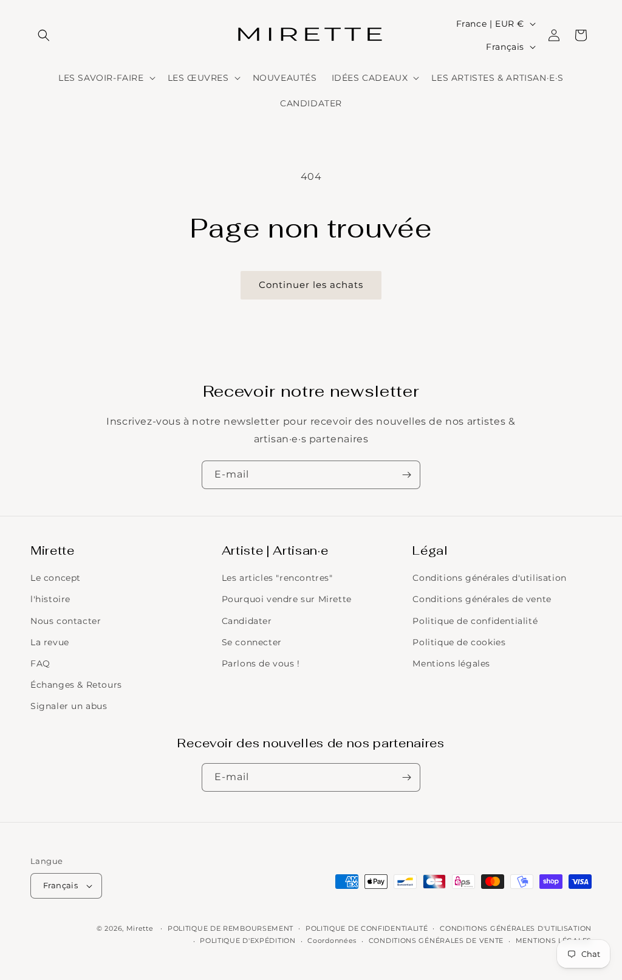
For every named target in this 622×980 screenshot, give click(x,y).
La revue (49, 642)
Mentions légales (451, 663)
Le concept (55, 577)
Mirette (140, 928)
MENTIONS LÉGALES (554, 940)
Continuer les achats (311, 284)
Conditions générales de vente (481, 599)
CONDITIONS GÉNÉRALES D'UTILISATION (516, 928)
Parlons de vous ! (261, 663)
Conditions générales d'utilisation (489, 577)
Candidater (247, 620)
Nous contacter (65, 620)
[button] (43, 35)
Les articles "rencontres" (277, 577)
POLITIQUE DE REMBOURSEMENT (230, 928)
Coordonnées (332, 940)
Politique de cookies (458, 642)
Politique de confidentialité (475, 620)
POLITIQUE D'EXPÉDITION (247, 940)
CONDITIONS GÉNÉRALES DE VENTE (436, 940)
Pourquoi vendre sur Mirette (287, 599)
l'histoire (50, 599)
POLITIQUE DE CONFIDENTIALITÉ (367, 928)
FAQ (40, 663)
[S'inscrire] (406, 475)
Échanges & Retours (76, 684)
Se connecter (252, 642)
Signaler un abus (69, 706)
